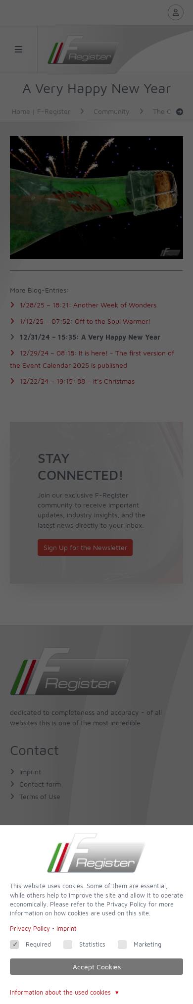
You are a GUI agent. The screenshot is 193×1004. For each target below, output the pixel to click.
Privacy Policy (30, 928)
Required (38, 944)
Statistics (92, 944)
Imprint (66, 928)
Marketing (147, 944)
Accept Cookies (97, 966)
